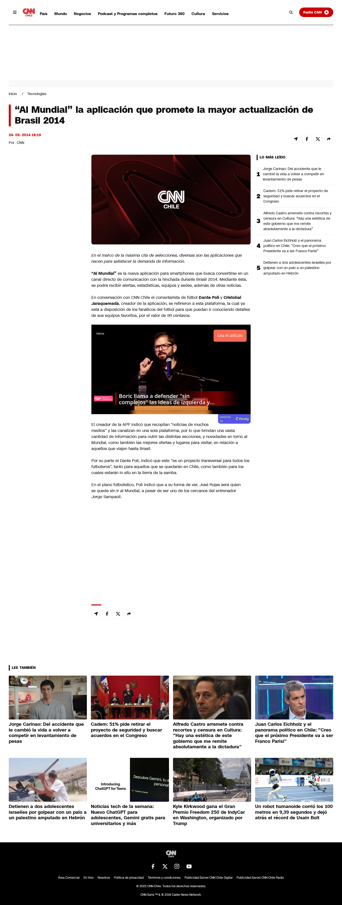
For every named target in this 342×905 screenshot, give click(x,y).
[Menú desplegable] (15, 12)
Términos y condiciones (164, 878)
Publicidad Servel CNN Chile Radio (260, 878)
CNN (20, 142)
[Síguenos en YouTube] (189, 866)
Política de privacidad (129, 878)
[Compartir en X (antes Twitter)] (317, 138)
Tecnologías (36, 93)
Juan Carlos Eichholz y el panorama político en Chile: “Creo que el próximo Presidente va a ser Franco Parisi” (294, 245)
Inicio (13, 93)
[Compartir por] (328, 138)
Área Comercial (69, 878)
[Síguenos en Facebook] (153, 866)
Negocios (82, 13)
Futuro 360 (174, 13)
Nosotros (104, 878)
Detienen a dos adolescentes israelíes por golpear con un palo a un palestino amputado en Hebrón (297, 268)
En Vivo (89, 878)
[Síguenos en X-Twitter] (165, 866)
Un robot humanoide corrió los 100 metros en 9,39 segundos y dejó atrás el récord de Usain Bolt (294, 812)
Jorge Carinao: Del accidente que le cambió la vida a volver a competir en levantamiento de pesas (293, 174)
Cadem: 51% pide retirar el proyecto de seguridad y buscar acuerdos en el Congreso (295, 196)
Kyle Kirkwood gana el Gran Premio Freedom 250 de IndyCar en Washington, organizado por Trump (209, 815)
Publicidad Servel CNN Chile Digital (209, 878)
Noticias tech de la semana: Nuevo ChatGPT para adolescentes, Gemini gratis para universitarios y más (128, 815)
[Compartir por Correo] (295, 138)
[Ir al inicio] (29, 12)
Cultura (198, 13)
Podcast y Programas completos (127, 13)
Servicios (220, 13)
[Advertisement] (46, 442)
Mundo (60, 13)
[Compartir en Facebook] (306, 138)
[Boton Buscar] (291, 12)
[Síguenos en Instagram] (177, 866)
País (43, 13)
